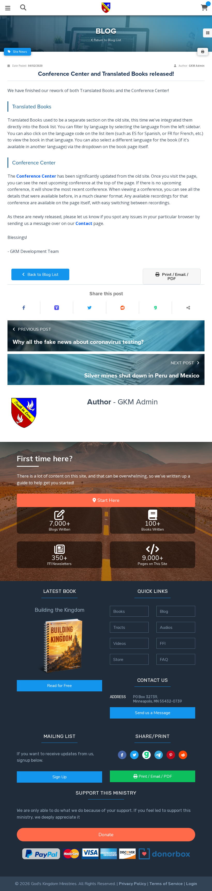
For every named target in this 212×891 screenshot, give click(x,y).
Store (118, 659)
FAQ (164, 659)
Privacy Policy (132, 884)
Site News (19, 52)
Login (191, 884)
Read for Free (59, 686)
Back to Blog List (42, 274)
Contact (83, 223)
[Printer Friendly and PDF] (202, 52)
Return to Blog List (107, 40)
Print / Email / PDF (174, 277)
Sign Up (59, 777)
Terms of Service (166, 884)
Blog (164, 611)
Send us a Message (152, 713)
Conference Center (36, 176)
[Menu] (8, 8)
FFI (162, 643)
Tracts (119, 627)
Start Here (107, 500)
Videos (119, 643)
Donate (106, 835)
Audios (166, 627)
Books (119, 611)
